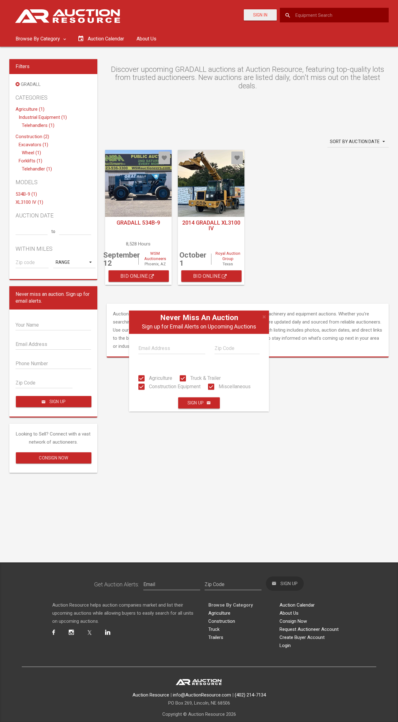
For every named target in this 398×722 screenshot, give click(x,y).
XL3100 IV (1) (29, 202)
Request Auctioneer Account (309, 629)
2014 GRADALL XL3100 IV (211, 225)
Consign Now (53, 457)
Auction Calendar (297, 605)
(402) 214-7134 (250, 695)
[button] (74, 262)
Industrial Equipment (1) (43, 117)
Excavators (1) (33, 144)
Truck (214, 629)
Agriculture (160, 378)
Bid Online (134, 276)
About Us (146, 39)
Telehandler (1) (37, 169)
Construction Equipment (174, 386)
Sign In (260, 14)
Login (285, 645)
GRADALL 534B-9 (138, 222)
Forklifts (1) (30, 161)
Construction (221, 621)
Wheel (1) (31, 153)
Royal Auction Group (227, 256)
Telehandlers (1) (38, 125)
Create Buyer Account (302, 637)
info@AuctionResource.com (202, 695)
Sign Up (195, 402)
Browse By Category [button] (38, 39)
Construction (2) (32, 136)
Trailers (215, 637)
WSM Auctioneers (155, 256)
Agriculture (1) (30, 109)
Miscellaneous (234, 386)
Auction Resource (150, 695)
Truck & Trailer (205, 378)
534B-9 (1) (26, 194)
